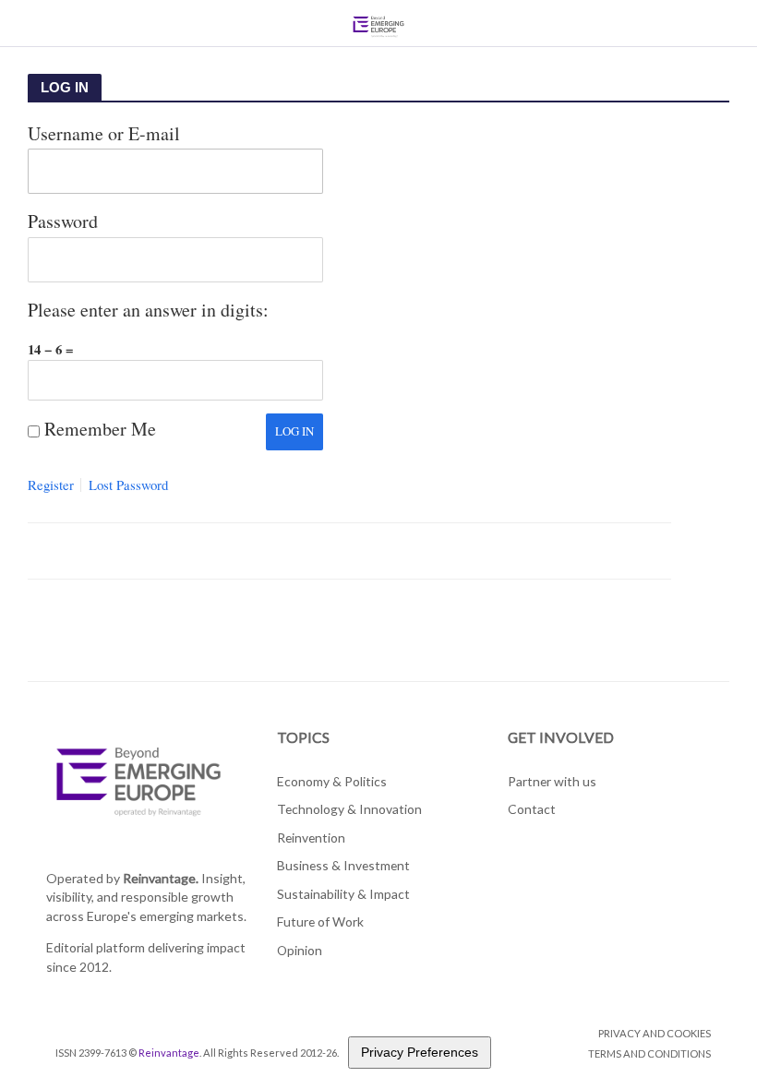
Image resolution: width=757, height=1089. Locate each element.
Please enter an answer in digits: (148, 309)
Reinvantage (168, 1053)
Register (51, 485)
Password (63, 221)
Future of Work (320, 921)
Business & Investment (343, 865)
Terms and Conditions (649, 1053)
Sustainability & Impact (343, 894)
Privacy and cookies (654, 1033)
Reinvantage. (160, 878)
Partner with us (552, 781)
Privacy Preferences (419, 1052)
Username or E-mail (104, 133)
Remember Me (100, 428)
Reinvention (311, 837)
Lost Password (128, 485)
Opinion (299, 950)
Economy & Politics (332, 781)
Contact (532, 809)
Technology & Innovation (349, 809)
